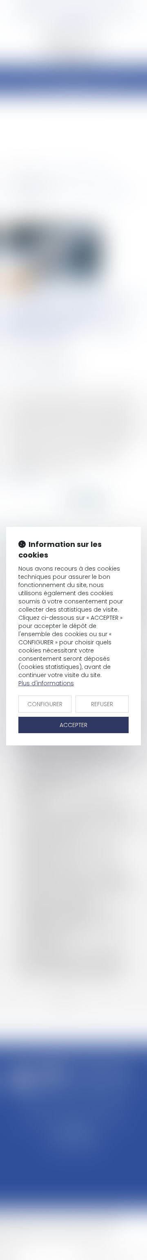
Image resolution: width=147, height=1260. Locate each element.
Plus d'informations (46, 683)
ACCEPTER (73, 725)
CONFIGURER (44, 704)
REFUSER (102, 704)
